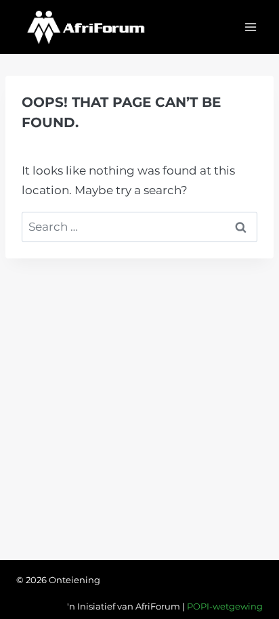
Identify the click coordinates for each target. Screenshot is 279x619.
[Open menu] (250, 26)
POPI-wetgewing (225, 606)
